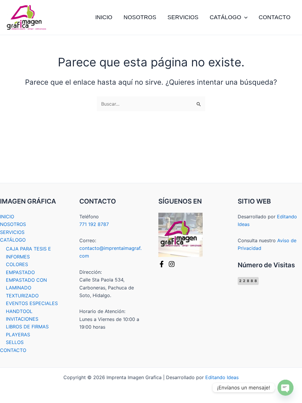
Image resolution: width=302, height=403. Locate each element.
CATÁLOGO (225, 17)
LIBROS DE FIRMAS (27, 327)
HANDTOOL (19, 311)
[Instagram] (171, 264)
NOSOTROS (140, 17)
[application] (244, 17)
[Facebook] (161, 264)
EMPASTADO (20, 272)
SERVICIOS (183, 17)
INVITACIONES (22, 319)
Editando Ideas (222, 377)
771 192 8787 (94, 224)
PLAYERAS (18, 335)
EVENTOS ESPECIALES (32, 303)
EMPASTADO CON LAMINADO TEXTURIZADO (26, 288)
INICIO (103, 17)
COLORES (17, 264)
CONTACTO (274, 17)
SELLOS (15, 342)
